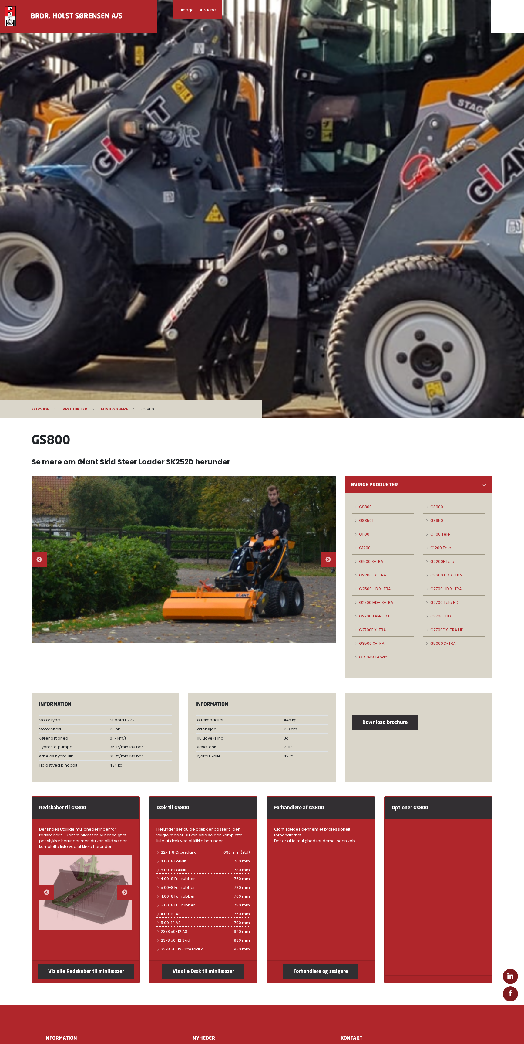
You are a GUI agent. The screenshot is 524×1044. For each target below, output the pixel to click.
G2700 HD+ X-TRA (375, 602)
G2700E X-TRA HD (446, 629)
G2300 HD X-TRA (445, 575)
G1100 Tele (439, 534)
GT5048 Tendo (373, 657)
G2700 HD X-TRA (445, 588)
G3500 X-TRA (371, 643)
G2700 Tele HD (443, 602)
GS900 (436, 506)
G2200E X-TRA (372, 575)
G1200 (364, 547)
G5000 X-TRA (442, 643)
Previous (39, 559)
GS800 (365, 506)
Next (328, 559)
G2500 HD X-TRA (374, 588)
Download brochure (385, 722)
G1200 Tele (440, 547)
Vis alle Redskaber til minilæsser (86, 971)
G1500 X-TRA (370, 561)
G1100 (363, 534)
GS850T (366, 520)
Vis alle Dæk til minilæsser (203, 971)
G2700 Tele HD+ (374, 616)
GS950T (437, 520)
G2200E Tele (441, 561)
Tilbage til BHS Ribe (197, 9)
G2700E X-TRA (372, 629)
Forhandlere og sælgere (321, 971)
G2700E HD (440, 616)
